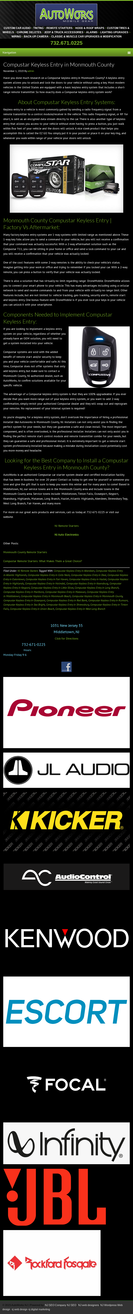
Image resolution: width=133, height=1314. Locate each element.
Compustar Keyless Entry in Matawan (65, 591)
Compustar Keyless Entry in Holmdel (45, 583)
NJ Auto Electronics (66, 534)
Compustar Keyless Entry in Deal (88, 575)
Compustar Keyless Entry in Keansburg (87, 583)
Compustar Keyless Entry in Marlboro (23, 591)
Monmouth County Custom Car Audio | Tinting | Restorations (66, 14)
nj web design (20, 1309)
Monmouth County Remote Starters (25, 552)
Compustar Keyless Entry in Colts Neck (49, 575)
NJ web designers (89, 1305)
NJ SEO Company (55, 1305)
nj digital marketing (39, 1309)
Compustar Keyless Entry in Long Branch (96, 587)
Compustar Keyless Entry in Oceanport (24, 600)
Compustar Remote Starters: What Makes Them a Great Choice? (42, 561)
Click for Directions (66, 638)
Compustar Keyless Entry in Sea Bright (24, 604)
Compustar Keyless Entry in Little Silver (52, 587)
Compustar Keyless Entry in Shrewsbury (67, 604)
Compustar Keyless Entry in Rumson (108, 600)
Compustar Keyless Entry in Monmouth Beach (46, 596)
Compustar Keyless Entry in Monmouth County (58, 64)
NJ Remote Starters (66, 526)
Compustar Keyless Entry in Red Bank (66, 600)
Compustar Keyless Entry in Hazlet (87, 579)
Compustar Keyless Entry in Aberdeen (74, 570)
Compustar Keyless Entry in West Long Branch (80, 608)
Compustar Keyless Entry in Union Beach (32, 608)
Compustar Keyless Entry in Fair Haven (46, 579)
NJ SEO (72, 1305)
